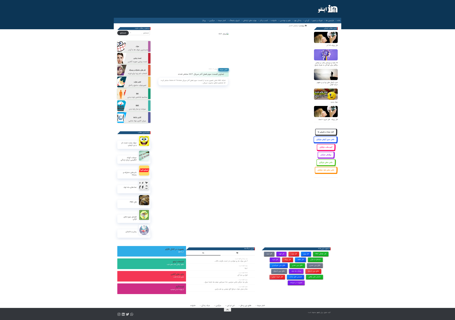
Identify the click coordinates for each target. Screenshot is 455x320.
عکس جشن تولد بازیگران (326, 170)
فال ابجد (269, 254)
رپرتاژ (204, 20)
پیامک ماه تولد (296, 271)
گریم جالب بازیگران (326, 147)
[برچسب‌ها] (238, 253)
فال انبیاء (275, 259)
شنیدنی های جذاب (295, 277)
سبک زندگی (205, 305)
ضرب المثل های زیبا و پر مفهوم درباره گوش (327, 83)
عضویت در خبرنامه (296, 282)
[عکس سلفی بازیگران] (326, 165)
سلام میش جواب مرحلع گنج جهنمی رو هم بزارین (231, 289)
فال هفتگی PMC (320, 254)
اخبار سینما (222, 20)
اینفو (318, 312)
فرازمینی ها (330, 20)
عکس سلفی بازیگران (326, 162)
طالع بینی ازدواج (313, 271)
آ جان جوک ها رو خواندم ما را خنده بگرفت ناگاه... (231, 261)
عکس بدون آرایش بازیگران (325, 139)
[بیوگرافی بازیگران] (326, 157)
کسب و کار (264, 20)
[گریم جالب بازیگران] (326, 150)
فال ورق (306, 254)
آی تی (307, 20)
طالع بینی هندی (297, 265)
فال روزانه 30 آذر (332, 45)
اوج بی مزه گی (242, 275)
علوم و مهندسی (285, 20)
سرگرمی (212, 20)
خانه (338, 20)
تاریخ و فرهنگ (234, 20)
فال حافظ (300, 259)
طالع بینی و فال (245, 305)
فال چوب (294, 254)
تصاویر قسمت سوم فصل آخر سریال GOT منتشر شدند (201, 74)
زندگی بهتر (297, 20)
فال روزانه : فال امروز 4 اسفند (328, 119)
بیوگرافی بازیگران (325, 155)
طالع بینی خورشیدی (278, 265)
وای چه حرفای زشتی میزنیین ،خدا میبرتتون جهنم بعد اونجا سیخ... (226, 282)
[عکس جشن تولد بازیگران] (326, 172)
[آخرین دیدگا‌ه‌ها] (203, 253)
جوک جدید (334, 102)
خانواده (274, 20)
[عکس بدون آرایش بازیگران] (325, 142)
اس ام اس (230, 305)
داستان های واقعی (314, 277)
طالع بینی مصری (314, 265)
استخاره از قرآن (315, 259)
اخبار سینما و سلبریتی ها (326, 132)
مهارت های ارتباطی (250, 20)
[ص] (119, 314)
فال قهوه (281, 254)
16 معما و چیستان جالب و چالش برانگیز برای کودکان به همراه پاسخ (326, 64)
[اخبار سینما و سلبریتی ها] (325, 134)
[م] (131, 314)
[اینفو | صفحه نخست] (327, 9)
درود (246, 268)
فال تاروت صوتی (277, 277)
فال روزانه (287, 259)
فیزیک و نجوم (317, 20)
